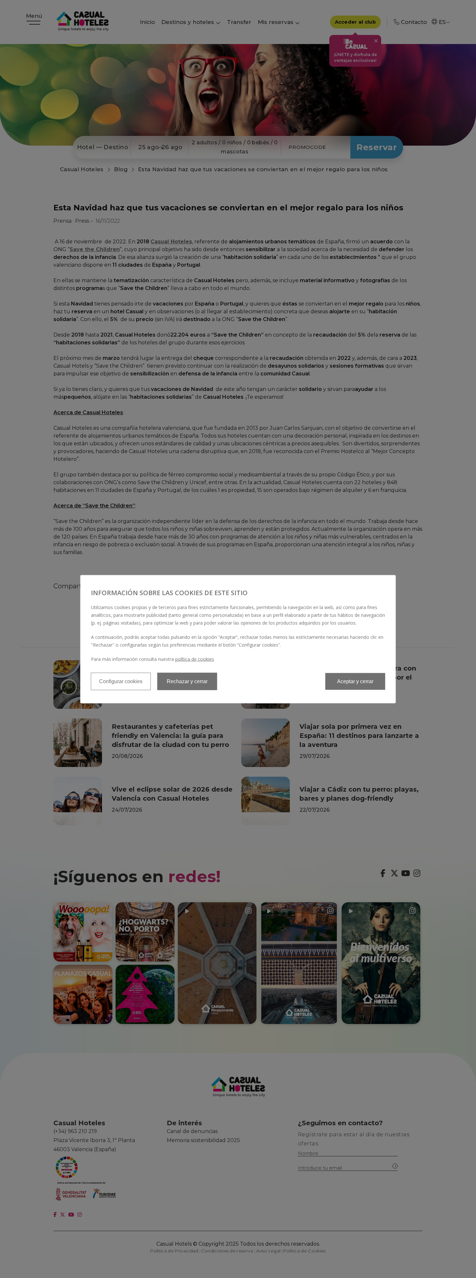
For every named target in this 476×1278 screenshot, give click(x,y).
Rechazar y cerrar (187, 681)
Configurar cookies (120, 681)
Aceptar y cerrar (355, 681)
